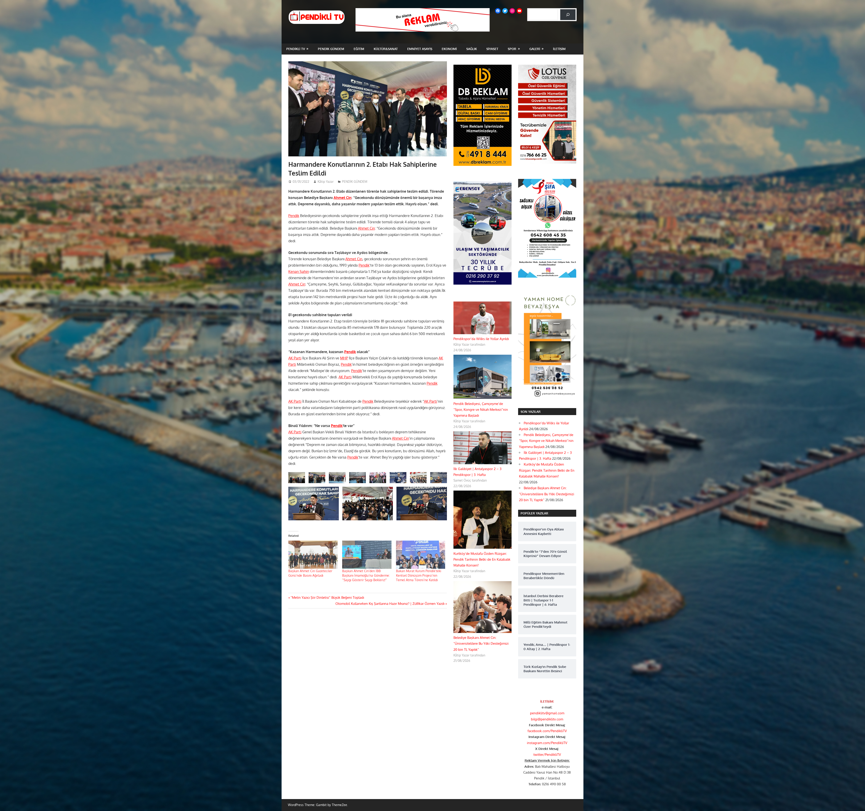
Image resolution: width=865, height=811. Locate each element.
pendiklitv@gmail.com (547, 713)
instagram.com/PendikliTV (547, 743)
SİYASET (492, 49)
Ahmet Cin (342, 197)
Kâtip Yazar (326, 181)
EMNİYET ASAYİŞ (419, 49)
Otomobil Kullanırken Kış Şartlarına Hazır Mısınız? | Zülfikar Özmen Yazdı (389, 603)
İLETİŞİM (559, 49)
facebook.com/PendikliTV (547, 731)
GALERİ (534, 49)
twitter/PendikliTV (547, 754)
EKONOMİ (449, 49)
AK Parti (294, 358)
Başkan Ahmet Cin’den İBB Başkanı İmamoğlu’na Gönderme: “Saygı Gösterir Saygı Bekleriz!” (366, 575)
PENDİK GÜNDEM (331, 49)
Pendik (293, 215)
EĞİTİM (359, 49)
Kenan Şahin (298, 271)
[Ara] (568, 14)
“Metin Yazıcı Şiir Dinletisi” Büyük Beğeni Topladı (327, 597)
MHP (344, 358)
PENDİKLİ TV (295, 49)
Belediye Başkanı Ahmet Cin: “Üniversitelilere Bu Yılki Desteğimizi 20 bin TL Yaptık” (481, 643)
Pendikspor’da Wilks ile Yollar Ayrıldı (481, 339)
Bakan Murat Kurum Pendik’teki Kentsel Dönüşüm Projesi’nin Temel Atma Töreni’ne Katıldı (418, 575)
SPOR (512, 49)
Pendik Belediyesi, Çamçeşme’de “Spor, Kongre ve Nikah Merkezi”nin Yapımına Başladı (480, 410)
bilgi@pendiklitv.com (547, 719)
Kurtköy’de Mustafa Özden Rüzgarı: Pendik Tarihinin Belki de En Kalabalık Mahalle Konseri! (481, 559)
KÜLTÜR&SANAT (386, 49)
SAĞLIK (471, 49)
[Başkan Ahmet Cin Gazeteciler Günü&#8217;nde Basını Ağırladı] (313, 555)
